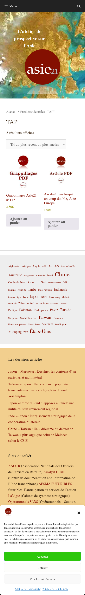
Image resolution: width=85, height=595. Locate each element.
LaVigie (14, 495)
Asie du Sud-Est (68, 266)
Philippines (41, 310)
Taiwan (44, 317)
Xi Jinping (15, 332)
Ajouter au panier (18, 220)
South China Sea (28, 317)
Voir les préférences (42, 579)
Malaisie (66, 297)
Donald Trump (54, 282)
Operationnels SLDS (23, 501)
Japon (34, 296)
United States (34, 324)
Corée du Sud (37, 282)
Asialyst (49, 471)
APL (44, 266)
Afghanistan (14, 266)
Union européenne (17, 324)
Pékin (54, 309)
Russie (65, 309)
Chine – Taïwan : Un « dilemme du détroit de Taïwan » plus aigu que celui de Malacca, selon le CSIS (40, 434)
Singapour (13, 317)
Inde (32, 289)
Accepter (42, 556)
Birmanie (40, 275)
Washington (60, 324)
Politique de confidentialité (27, 589)
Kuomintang (54, 297)
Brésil (50, 275)
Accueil (11, 111)
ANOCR (14, 465)
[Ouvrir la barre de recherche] (79, 6)
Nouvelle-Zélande (58, 303)
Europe (12, 290)
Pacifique (12, 310)
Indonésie (60, 289)
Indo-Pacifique (45, 289)
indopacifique (14, 297)
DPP (65, 282)
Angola (36, 266)
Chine (62, 274)
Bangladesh (29, 275)
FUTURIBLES (61, 483)
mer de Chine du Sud (21, 303)
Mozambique (42, 303)
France (22, 289)
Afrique (26, 266)
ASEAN (53, 266)
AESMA (45, 483)
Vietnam (47, 324)
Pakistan (25, 309)
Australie (15, 274)
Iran (25, 297)
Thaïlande (58, 317)
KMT (44, 297)
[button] (79, 513)
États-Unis (40, 331)
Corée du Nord (17, 282)
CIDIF (60, 471)
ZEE (26, 332)
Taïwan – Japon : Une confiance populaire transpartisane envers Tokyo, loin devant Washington (38, 390)
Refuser (42, 568)
